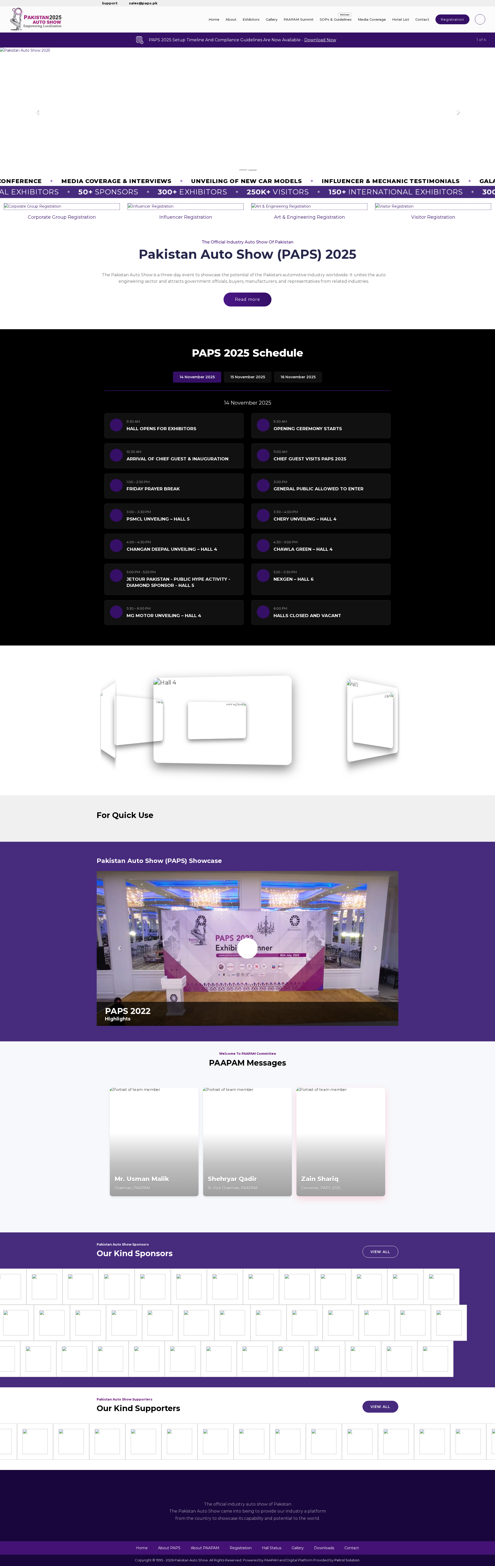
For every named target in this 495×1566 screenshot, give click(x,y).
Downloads (324, 1548)
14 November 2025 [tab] (197, 377)
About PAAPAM (205, 1548)
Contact (422, 19)
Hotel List (400, 19)
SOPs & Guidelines (336, 19)
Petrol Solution (346, 1560)
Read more (247, 299)
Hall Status (271, 1548)
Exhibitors (251, 19)
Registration (452, 19)
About (231, 19)
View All (380, 1251)
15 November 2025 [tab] (247, 377)
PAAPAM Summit (299, 19)
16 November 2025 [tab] (298, 377)
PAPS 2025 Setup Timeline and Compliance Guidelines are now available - (242, 39)
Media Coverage (372, 19)
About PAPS (169, 1548)
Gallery (271, 19)
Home (214, 19)
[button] (37, 112)
